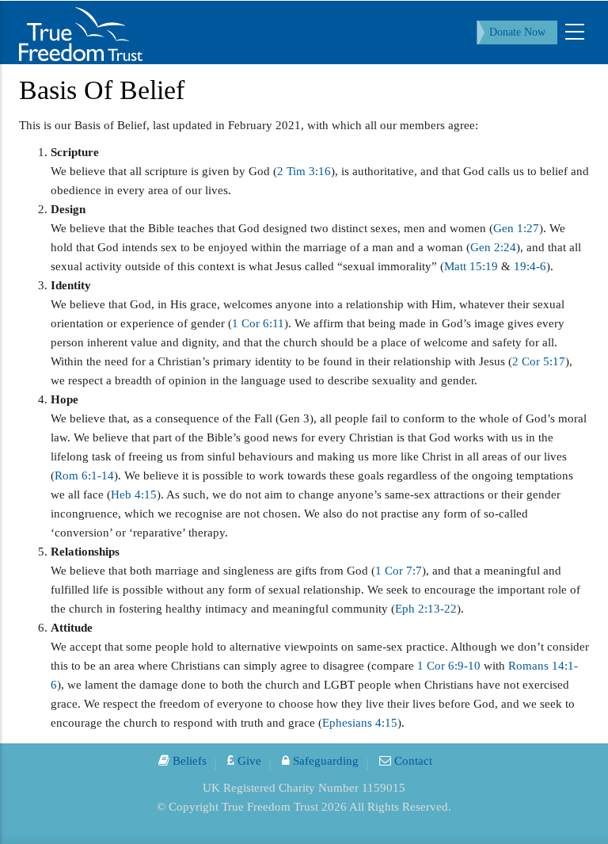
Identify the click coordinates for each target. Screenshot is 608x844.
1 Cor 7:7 (398, 570)
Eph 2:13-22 (426, 608)
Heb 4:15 (134, 494)
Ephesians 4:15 (359, 722)
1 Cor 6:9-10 (449, 665)
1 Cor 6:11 (258, 323)
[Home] (80, 32)
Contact (411, 760)
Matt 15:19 (471, 266)
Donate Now (517, 32)
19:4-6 (530, 266)
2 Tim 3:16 (304, 171)
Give (247, 760)
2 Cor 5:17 (538, 361)
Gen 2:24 (493, 247)
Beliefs (188, 760)
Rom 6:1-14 (84, 475)
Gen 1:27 (516, 228)
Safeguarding (324, 760)
